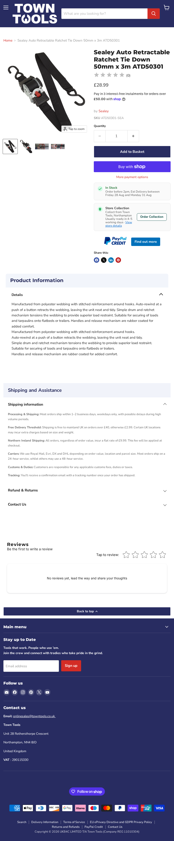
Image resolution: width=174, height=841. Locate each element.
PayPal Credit (94, 827)
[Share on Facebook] (96, 260)
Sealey (104, 111)
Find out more (146, 241)
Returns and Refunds (66, 827)
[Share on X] (103, 260)
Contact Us (115, 827)
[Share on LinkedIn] (111, 260)
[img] (109, 75)
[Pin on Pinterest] (118, 260)
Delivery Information (44, 822)
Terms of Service (74, 822)
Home (7, 40)
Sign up (71, 665)
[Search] (153, 13)
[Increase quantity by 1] (133, 136)
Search (21, 822)
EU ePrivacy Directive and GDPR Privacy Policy (121, 822)
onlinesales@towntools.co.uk (34, 716)
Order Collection (151, 216)
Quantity (100, 126)
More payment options (132, 177)
